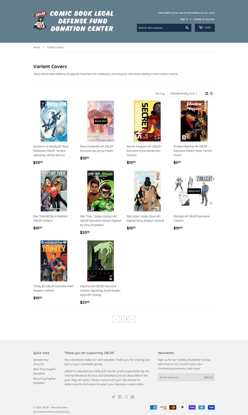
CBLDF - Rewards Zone (54, 407)
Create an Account (204, 19)
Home (36, 47)
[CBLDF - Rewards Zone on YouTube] (132, 397)
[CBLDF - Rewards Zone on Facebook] (120, 397)
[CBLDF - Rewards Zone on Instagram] (126, 397)
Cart (207, 27)
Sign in (184, 19)
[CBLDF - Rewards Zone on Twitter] (113, 397)
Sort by (160, 93)
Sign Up (208, 377)
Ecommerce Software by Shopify (51, 411)
